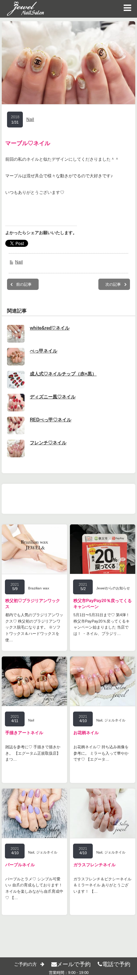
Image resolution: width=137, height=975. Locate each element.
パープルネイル (20, 864)
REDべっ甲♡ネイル (50, 419)
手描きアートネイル (24, 732)
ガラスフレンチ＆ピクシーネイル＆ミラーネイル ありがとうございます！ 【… (102, 885)
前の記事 (24, 284)
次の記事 (113, 284)
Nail (30, 119)
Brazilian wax (38, 588)
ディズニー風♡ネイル (53, 396)
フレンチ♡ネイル (48, 442)
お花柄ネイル (86, 732)
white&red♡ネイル (50, 328)
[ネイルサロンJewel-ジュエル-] (22, 9)
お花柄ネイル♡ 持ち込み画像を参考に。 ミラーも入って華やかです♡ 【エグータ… (101, 753)
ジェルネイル (114, 720)
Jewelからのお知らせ (113, 588)
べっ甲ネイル (43, 350)
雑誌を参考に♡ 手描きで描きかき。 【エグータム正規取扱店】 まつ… (32, 753)
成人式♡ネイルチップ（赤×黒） (63, 373)
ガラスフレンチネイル (94, 864)
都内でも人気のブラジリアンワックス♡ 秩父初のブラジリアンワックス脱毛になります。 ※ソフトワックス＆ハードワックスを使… (34, 627)
